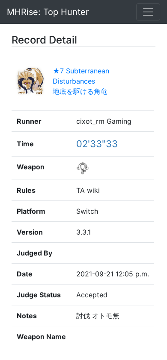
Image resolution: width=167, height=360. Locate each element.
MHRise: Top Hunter (48, 12)
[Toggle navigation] (148, 11)
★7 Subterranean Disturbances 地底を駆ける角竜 (81, 81)
